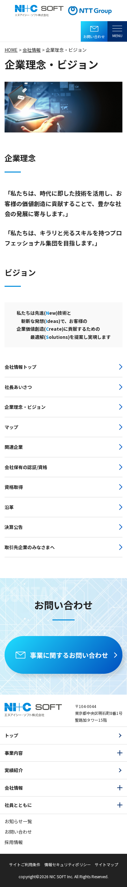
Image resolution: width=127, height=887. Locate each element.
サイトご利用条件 (24, 864)
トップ (11, 735)
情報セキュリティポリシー (67, 864)
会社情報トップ (20, 367)
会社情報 (14, 787)
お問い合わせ (94, 36)
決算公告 (14, 527)
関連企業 (14, 447)
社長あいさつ (18, 387)
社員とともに (18, 805)
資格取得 (14, 487)
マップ (11, 427)
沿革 (9, 507)
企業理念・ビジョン (25, 407)
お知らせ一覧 (18, 821)
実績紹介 (14, 770)
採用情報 (14, 842)
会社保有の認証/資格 (26, 467)
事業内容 (14, 753)
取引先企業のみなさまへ (30, 547)
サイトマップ (106, 864)
